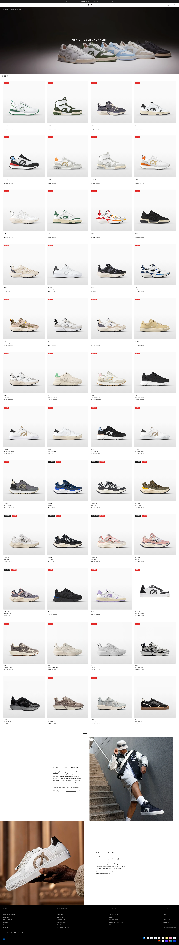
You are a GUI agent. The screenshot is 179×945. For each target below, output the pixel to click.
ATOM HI (50, 125)
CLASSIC (137, 611)
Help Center (60, 912)
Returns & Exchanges (63, 927)
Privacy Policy (166, 919)
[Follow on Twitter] (7, 932)
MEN (4, 5)
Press (164, 914)
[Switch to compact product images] (7, 76)
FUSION (6, 125)
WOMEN (9, 5)
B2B (110, 924)
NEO (136, 125)
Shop (8, 9)
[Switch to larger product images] (2, 76)
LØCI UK (5, 927)
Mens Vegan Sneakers (9, 914)
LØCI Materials (61, 922)
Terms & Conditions (168, 924)
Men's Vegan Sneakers (16, 9)
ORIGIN (137, 341)
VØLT (92, 125)
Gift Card (5, 924)
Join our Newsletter (114, 912)
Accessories (6, 922)
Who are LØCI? (167, 912)
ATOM (49, 179)
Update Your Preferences (116, 922)
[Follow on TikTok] (18, 932)
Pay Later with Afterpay (169, 927)
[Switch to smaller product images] (5, 76)
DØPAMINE (50, 503)
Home (4, 9)
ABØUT (159, 5)
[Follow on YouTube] (15, 932)
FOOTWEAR (23, 5)
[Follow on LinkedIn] (22, 932)
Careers (165, 917)
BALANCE (50, 287)
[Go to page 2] (94, 732)
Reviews (111, 917)
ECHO (49, 395)
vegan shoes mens (71, 791)
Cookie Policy (166, 922)
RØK (136, 719)
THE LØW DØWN (113, 914)
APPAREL (16, 5)
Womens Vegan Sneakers (10, 912)
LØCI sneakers (75, 787)
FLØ (5, 233)
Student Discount (113, 919)
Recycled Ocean (7, 919)
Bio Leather (6, 917)
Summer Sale (32, 5)
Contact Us (60, 914)
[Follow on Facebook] (4, 932)
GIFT (164, 5)
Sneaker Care (61, 919)
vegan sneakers (117, 863)
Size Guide (60, 917)
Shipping (59, 924)
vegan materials (74, 776)
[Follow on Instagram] (11, 932)
